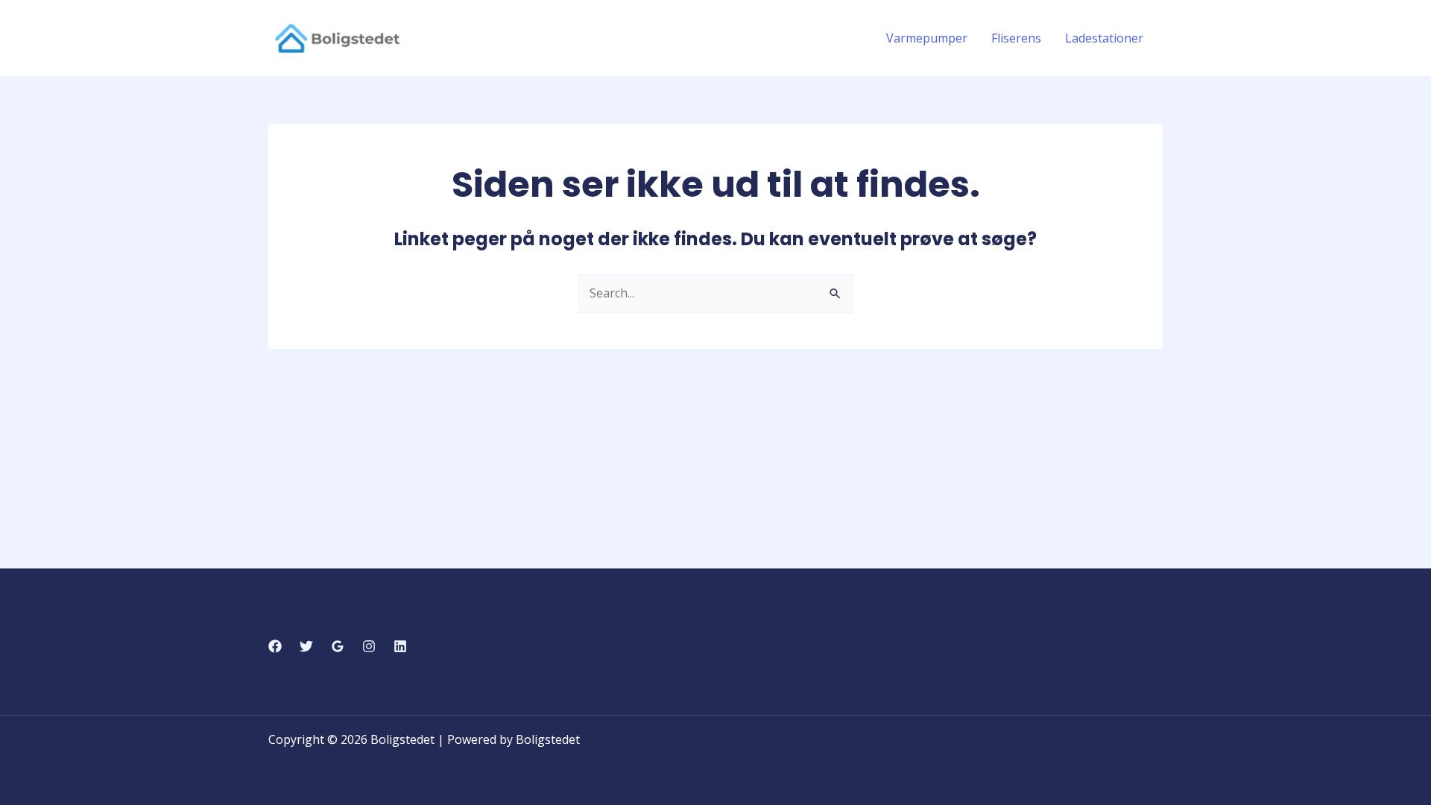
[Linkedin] (400, 646)
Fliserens (1016, 38)
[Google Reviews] (337, 646)
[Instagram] (369, 646)
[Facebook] (275, 646)
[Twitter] (306, 646)
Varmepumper (926, 38)
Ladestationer (1104, 38)
